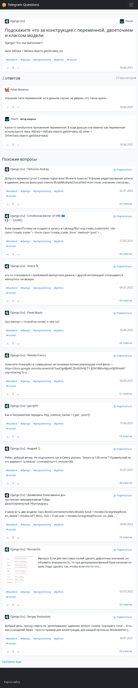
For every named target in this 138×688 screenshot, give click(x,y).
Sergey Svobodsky (38, 616)
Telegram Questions (23, 4)
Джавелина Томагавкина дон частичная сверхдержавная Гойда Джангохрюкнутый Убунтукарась (35, 499)
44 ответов (125, 343)
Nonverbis (33, 549)
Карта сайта (12, 682)
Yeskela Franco (36, 355)
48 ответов (125, 483)
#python (59, 59)
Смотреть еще (11, 662)
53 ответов (125, 436)
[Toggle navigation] (131, 4)
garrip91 (32, 406)
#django (25, 59)
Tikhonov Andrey (38, 169)
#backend (11, 59)
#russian (72, 59)
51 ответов (125, 393)
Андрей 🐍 (34, 448)
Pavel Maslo (34, 312)
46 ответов (125, 253)
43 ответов (125, 651)
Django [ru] (17, 21)
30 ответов (125, 604)
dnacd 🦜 (33, 266)
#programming (42, 59)
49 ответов (125, 203)
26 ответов (125, 537)
